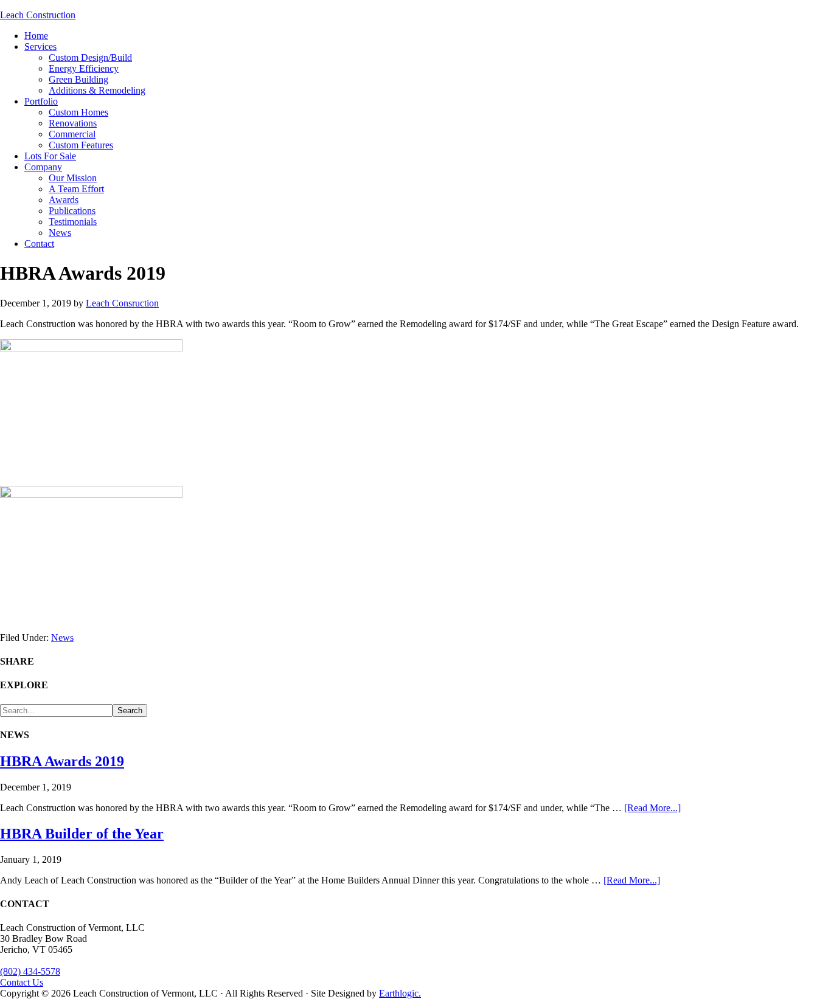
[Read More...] (652, 808)
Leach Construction (37, 15)
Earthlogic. (400, 993)
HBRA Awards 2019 (62, 761)
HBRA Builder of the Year (82, 834)
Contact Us (21, 982)
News (62, 637)
